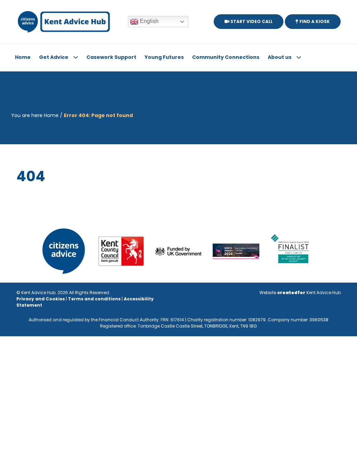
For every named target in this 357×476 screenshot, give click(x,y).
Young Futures (164, 57)
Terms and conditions (94, 299)
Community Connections (225, 57)
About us (279, 57)
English (148, 21)
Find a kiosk (314, 21)
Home (23, 57)
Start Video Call (251, 21)
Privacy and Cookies (40, 299)
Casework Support (111, 57)
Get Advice (53, 57)
